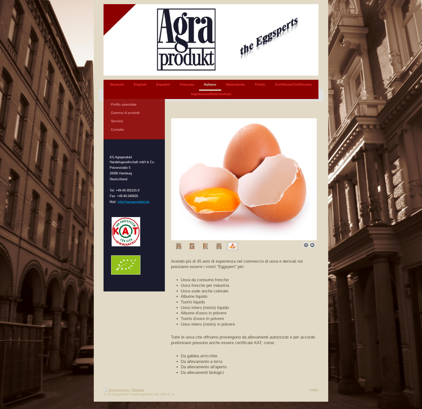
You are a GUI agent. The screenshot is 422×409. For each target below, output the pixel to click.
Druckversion (119, 390)
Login (314, 389)
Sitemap (138, 390)
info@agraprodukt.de (133, 202)
